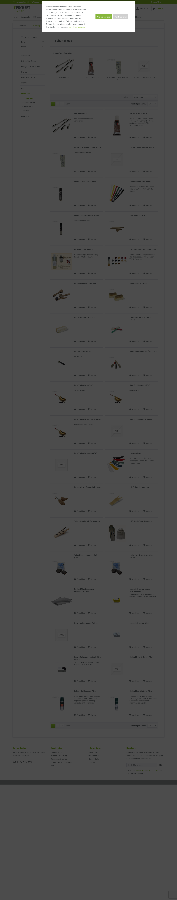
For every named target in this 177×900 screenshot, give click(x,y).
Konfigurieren (121, 16)
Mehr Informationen (77, 26)
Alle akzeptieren (104, 16)
